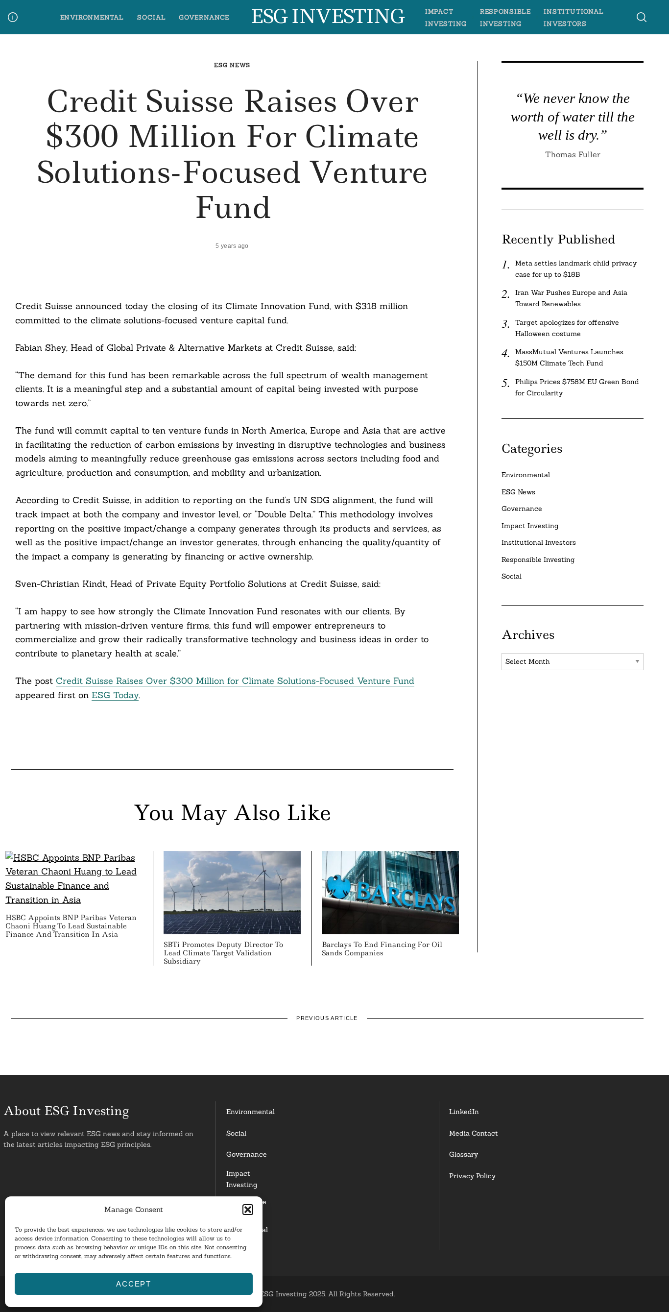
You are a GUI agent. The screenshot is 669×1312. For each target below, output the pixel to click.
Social (151, 17)
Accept (133, 1284)
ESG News (232, 65)
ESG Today (115, 695)
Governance (204, 17)
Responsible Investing (538, 559)
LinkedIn (464, 1111)
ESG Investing (327, 16)
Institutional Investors (539, 542)
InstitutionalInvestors (247, 1235)
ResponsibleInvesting (246, 1207)
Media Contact (473, 1133)
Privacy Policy (472, 1175)
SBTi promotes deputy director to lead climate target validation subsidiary (223, 953)
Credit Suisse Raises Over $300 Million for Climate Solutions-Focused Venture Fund (235, 680)
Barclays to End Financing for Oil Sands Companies (382, 949)
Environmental (92, 17)
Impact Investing (530, 525)
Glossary (463, 1154)
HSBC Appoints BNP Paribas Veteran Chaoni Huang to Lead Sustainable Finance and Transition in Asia (71, 926)
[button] (248, 1210)
